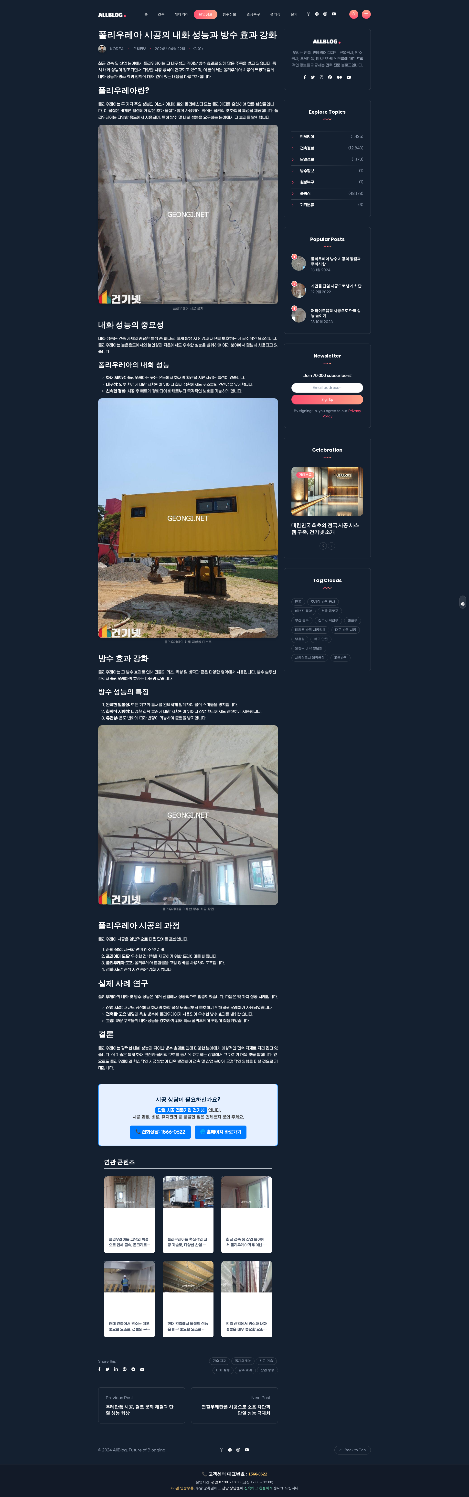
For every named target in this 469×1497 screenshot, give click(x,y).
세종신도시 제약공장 (310, 658)
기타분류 (307, 205)
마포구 (352, 620)
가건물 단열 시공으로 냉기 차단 (336, 285)
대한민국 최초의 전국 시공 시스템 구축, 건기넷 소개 (325, 528)
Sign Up (327, 399)
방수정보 (229, 14)
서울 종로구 (329, 611)
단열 (298, 602)
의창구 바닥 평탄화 (308, 648)
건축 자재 (219, 1361)
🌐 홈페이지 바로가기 (220, 1132)
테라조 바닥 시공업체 (310, 630)
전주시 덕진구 (328, 620)
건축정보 (307, 148)
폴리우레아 (243, 1361)
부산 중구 (302, 620)
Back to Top (355, 1450)
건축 (161, 14)
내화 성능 (223, 1370)
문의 (294, 14)
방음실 (300, 639)
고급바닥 (340, 658)
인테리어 (182, 14)
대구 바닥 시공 (345, 630)
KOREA (117, 49)
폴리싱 (275, 14)
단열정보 (206, 14)
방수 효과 (245, 1370)
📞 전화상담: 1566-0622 (160, 1132)
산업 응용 (267, 1370)
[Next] (331, 546)
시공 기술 (266, 1361)
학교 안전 (321, 639)
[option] (327, 502)
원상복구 (253, 14)
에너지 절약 (303, 611)
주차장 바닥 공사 (323, 602)
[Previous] (323, 546)
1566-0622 (257, 1474)
